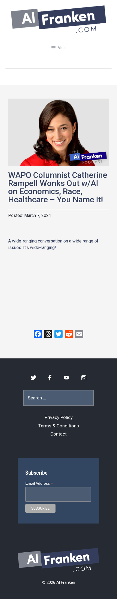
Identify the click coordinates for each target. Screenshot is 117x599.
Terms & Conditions (58, 425)
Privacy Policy (59, 417)
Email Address (39, 483)
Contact (58, 434)
